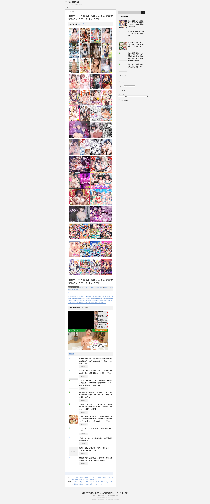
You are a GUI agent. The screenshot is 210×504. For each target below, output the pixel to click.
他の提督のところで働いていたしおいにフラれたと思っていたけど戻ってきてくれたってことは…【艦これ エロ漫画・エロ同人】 (95, 395)
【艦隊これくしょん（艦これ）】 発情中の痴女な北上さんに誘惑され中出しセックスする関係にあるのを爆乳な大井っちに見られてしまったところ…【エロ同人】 (95, 419)
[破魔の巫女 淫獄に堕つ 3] (79, 171)
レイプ (89, 287)
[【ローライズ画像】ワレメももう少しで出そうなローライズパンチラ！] (123, 71)
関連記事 (71, 354)
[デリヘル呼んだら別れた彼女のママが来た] (79, 188)
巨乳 (95, 287)
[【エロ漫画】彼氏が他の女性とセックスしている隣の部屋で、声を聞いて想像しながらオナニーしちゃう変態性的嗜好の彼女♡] (123, 59)
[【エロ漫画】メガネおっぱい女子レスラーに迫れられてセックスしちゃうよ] (123, 49)
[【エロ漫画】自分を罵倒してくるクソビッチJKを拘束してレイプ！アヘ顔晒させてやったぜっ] (123, 27)
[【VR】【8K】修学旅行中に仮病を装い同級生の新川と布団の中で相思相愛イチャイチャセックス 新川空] (85, 57)
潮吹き (101, 287)
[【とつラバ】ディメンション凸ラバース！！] (95, 257)
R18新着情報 (72, 2)
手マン (98, 287)
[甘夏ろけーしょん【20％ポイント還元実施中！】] (85, 239)
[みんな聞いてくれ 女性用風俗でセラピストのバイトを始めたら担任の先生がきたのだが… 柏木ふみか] (74, 73)
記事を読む (83, 366)
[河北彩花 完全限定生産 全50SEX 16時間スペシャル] (95, 73)
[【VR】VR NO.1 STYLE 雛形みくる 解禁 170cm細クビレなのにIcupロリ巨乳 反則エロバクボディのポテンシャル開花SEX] (95, 57)
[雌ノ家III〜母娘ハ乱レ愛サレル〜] (101, 155)
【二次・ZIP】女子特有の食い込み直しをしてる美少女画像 (136, 33)
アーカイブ (121, 86)
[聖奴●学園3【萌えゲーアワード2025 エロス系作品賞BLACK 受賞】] (106, 275)
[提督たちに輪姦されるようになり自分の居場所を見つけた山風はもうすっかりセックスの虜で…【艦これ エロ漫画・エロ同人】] (73, 366)
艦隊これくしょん (83, 287)
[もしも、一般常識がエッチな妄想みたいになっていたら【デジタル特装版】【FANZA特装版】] (74, 120)
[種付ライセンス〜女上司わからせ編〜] (101, 188)
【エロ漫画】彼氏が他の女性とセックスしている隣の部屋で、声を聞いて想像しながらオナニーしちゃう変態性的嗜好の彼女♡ (135, 56)
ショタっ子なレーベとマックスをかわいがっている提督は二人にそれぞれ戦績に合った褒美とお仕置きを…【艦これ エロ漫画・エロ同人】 (95, 407)
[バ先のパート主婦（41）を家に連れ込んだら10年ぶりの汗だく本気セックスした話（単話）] (95, 88)
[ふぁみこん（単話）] (106, 104)
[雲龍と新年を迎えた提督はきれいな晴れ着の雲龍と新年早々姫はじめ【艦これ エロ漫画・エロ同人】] (73, 465)
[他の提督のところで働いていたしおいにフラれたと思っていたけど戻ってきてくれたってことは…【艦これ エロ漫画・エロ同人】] (73, 399)
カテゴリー (121, 94)
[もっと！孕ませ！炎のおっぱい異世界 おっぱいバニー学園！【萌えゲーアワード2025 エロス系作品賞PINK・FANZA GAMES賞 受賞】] (106, 239)
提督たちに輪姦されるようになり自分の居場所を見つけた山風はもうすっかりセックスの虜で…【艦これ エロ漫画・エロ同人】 (95, 361)
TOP (66, 7)
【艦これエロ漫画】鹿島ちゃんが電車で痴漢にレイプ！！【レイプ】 (105, 493)
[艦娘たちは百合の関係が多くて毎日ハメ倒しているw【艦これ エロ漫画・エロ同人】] (73, 455)
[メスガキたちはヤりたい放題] (106, 120)
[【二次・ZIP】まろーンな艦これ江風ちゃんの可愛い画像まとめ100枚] (73, 445)
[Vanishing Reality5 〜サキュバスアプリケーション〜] (101, 222)
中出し (92, 287)
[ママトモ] (74, 257)
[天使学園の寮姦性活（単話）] (106, 88)
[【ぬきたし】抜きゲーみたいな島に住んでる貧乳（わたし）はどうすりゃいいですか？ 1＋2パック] (85, 257)
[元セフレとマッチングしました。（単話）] (95, 120)
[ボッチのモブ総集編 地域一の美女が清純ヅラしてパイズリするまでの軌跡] (79, 205)
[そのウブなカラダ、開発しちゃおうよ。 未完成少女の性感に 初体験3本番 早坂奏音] (106, 57)
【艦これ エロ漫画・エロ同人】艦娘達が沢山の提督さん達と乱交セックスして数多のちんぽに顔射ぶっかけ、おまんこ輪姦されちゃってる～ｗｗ (95, 383)
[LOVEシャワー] (74, 88)
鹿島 (77, 289)
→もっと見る (123, 75)
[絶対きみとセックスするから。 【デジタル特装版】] (74, 104)
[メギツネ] (79, 222)
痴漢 (105, 287)
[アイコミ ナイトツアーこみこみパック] (85, 275)
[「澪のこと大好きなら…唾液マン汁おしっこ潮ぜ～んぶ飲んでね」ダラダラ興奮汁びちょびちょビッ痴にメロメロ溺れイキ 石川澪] (74, 42)
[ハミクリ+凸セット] (95, 275)
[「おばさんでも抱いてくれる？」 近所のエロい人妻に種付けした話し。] (85, 42)
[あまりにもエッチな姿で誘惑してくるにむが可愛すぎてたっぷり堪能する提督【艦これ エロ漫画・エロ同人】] (73, 378)
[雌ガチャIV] (101, 138)
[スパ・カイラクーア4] (101, 205)
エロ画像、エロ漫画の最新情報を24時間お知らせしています (105, 495)
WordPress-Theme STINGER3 (105, 497)
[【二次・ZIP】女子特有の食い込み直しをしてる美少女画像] (123, 38)
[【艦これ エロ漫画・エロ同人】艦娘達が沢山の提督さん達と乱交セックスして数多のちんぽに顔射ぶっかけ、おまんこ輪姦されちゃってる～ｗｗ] (73, 387)
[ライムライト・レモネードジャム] (95, 239)
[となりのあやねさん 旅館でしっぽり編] (79, 155)
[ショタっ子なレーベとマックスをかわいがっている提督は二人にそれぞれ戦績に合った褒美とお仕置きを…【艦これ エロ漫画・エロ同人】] (73, 411)
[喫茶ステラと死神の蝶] (74, 275)
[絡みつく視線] (85, 120)
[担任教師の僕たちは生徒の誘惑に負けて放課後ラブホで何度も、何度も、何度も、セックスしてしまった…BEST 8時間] (74, 57)
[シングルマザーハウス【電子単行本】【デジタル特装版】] (85, 104)
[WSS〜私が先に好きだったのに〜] (101, 171)
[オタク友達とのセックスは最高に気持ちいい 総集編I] (79, 138)
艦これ (73, 289)
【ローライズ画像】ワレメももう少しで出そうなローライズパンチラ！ (135, 66)
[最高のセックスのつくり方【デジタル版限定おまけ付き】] (85, 88)
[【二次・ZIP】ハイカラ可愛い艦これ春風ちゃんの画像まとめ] (73, 435)
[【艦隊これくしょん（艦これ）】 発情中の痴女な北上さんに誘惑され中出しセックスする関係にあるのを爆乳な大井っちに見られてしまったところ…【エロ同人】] (73, 423)
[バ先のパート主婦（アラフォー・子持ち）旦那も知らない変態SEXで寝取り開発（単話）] (95, 104)
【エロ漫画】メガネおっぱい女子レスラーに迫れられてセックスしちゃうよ (135, 44)
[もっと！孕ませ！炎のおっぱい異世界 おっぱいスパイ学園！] (74, 239)
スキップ (81, 24)
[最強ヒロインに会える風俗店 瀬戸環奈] (106, 42)
